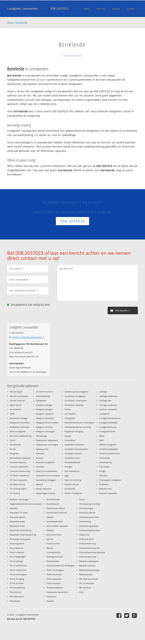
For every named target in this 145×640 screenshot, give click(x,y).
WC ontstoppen (86, 583)
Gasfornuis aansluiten (46, 471)
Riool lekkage (16, 561)
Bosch (13, 449)
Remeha (14, 508)
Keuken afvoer (72, 484)
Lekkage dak (105, 400)
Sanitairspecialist (54, 521)
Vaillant (50, 600)
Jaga (67, 475)
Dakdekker (41, 400)
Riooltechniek (53, 499)
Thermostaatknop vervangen (60, 565)
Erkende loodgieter (45, 462)
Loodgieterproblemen (109, 418)
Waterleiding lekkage (89, 570)
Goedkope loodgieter (75, 396)
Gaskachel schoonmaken (48, 475)
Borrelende (21, 22)
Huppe (68, 435)
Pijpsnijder (104, 466)
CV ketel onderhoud (19, 475)
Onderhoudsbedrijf (108, 449)
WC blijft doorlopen (88, 578)
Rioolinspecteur (17, 587)
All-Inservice (16, 409)
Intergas (68, 466)
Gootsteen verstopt (74, 405)
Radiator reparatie (108, 493)
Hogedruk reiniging (74, 431)
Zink (81, 592)
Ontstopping (105, 462)
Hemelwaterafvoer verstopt (78, 427)
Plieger (102, 471)
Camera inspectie (18, 462)
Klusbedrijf (70, 488)
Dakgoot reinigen (44, 409)
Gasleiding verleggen (46, 480)
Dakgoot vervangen (45, 431)
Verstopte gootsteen (89, 517)
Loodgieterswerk (107, 431)
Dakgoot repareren (45, 418)
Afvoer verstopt (17, 400)
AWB (12, 413)
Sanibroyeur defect (55, 508)
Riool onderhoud (18, 565)
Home (10, 22)
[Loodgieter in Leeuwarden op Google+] (135, 615)
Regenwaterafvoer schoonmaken (26, 503)
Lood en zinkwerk (107, 409)
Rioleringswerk (17, 543)
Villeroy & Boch (86, 539)
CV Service (15, 493)
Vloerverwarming (87, 543)
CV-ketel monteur (44, 391)
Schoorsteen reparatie (57, 526)
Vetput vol (84, 534)
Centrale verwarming (20, 471)
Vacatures (51, 596)
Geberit (39, 484)
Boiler (12, 440)
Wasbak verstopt (87, 565)
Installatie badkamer (74, 444)
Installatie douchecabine (76, 449)
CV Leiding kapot (18, 488)
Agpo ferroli (15, 405)
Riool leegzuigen (18, 556)
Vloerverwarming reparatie (92, 552)
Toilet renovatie (54, 574)
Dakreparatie (42, 449)
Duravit (39, 457)
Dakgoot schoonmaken (47, 422)
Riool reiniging (17, 578)
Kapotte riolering (73, 480)
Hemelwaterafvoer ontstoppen (80, 422)
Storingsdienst (53, 552)
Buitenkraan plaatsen (20, 457)
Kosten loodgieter (73, 493)
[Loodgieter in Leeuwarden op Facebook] (119, 615)
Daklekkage (41, 435)
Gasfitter (40, 466)
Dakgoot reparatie (44, 413)
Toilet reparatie (53, 578)
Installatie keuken (73, 453)
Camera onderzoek (19, 466)
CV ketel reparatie (18, 480)
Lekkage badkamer (108, 396)
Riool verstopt (17, 583)
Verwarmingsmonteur (89, 530)
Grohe (68, 409)
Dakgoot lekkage (44, 405)
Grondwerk (70, 413)
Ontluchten (104, 457)
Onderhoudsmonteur (109, 453)
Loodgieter (104, 413)
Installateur (70, 440)
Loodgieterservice (107, 427)
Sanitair (50, 517)
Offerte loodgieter (107, 444)
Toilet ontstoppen (55, 570)
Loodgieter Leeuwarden (22, 9)
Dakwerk (40, 453)
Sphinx (49, 539)
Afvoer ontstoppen (19, 396)
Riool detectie (16, 548)
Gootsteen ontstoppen (76, 400)
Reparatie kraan (17, 521)
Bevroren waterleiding (20, 435)
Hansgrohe (70, 418)
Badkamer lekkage (19, 418)
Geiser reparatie (43, 488)
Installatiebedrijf (72, 462)
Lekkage (103, 391)
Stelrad (49, 548)
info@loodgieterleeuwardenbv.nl (28, 337)
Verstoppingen (86, 508)
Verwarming (85, 521)
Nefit (101, 440)
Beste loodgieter (18, 431)
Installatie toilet (72, 457)
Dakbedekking (43, 396)
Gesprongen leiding (45, 493)
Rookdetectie (52, 503)
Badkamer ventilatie (19, 427)
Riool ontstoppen (18, 574)
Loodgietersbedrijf (108, 422)
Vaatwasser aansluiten (57, 592)
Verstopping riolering (89, 503)
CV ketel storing (17, 484)
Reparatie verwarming (20, 530)
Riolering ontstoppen (20, 539)
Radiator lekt (105, 488)
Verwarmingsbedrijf (88, 526)
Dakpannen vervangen (47, 444)
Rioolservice (16, 592)
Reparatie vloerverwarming (23, 534)
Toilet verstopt (53, 583)
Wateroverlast (86, 574)
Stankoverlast (53, 543)
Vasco (82, 499)
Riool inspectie (17, 552)
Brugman (14, 453)
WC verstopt (85, 587)
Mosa (101, 435)
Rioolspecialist (17, 596)
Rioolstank (15, 600)
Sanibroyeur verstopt (56, 512)
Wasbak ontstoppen (89, 561)
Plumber (103, 475)
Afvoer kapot (16, 391)
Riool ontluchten (18, 570)
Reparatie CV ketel (19, 512)
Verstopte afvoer (87, 512)
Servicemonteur (54, 534)
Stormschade (52, 561)
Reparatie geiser (17, 517)
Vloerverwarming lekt (89, 548)
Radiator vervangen (19, 499)
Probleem (104, 484)
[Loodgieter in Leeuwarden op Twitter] (127, 615)
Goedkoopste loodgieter (76, 391)
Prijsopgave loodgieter (110, 480)
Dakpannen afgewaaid (47, 440)
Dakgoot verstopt (44, 427)
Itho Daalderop (72, 471)
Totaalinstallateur (54, 587)
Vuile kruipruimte (87, 556)
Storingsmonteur (54, 556)
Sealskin (50, 530)
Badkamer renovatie (19, 422)
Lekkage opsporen (108, 405)
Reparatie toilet (17, 526)
